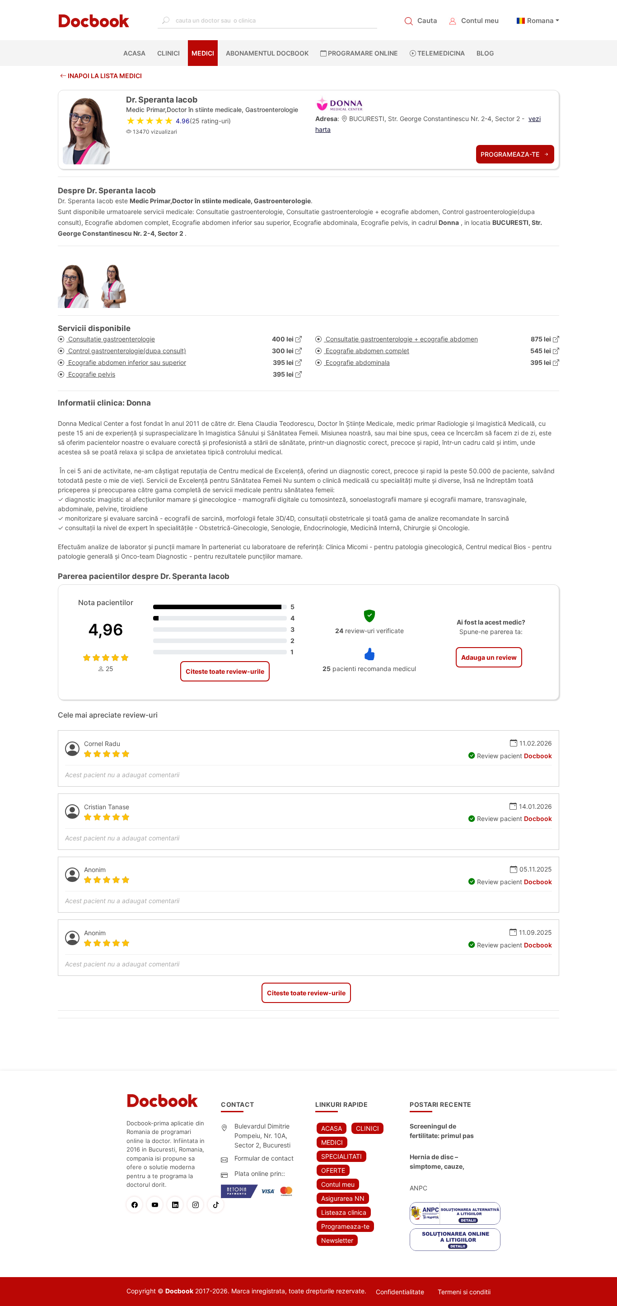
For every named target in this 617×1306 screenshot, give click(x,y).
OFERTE (333, 1170)
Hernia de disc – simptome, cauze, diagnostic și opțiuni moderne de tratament (444, 1162)
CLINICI (168, 53)
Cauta (427, 20)
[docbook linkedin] (177, 1205)
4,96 (105, 629)
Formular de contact (264, 1158)
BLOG (485, 53)
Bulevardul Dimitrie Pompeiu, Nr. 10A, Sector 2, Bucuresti (262, 1135)
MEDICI (203, 53)
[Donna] (340, 103)
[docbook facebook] (136, 1205)
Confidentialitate (400, 1292)
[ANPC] (455, 1213)
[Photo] (76, 285)
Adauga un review (489, 657)
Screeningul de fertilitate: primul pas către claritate (442, 1131)
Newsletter (337, 1240)
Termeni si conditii (464, 1292)
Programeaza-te (511, 154)
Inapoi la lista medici (104, 75)
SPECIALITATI (341, 1156)
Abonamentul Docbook (267, 53)
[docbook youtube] (157, 1205)
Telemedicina (440, 53)
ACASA (136, 53)
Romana (540, 20)
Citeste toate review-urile (225, 671)
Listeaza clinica (343, 1212)
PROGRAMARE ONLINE (362, 53)
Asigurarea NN (343, 1198)
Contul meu (480, 20)
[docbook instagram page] (197, 1205)
